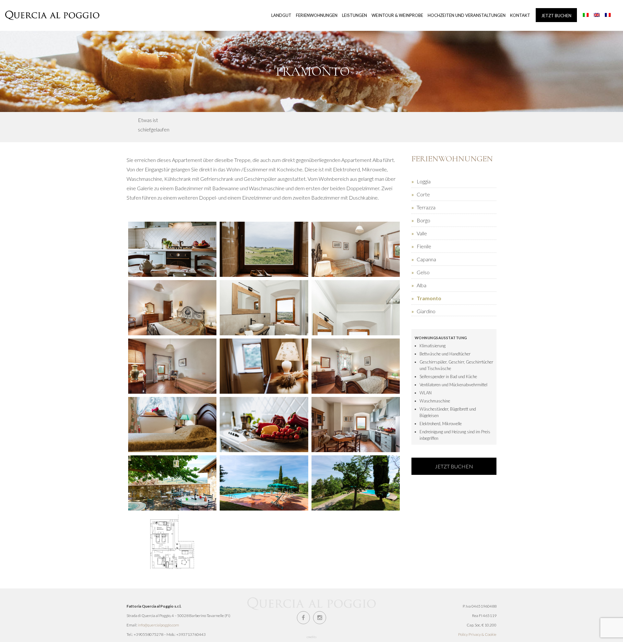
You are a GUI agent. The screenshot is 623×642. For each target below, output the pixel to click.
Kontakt (520, 15)
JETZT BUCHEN (454, 466)
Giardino (426, 311)
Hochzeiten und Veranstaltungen (467, 15)
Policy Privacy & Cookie (477, 634)
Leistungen (354, 15)
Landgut (281, 15)
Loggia (424, 181)
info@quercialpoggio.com (158, 625)
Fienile (424, 246)
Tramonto (429, 298)
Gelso (423, 272)
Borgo (423, 220)
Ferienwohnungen (316, 15)
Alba (421, 285)
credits (312, 637)
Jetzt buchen (556, 15)
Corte (423, 194)
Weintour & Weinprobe (397, 15)
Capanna (426, 259)
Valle (422, 233)
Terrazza (426, 207)
